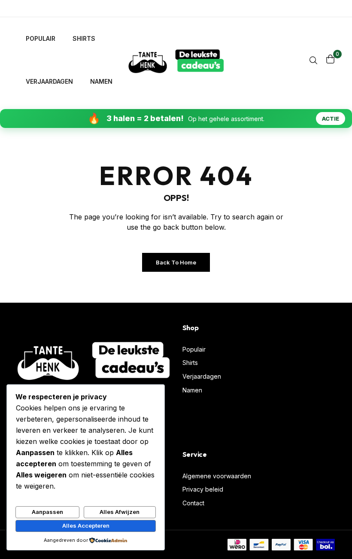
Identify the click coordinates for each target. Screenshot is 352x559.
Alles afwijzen (120, 511)
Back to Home (176, 262)
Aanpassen (47, 511)
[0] (330, 59)
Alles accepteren (85, 525)
